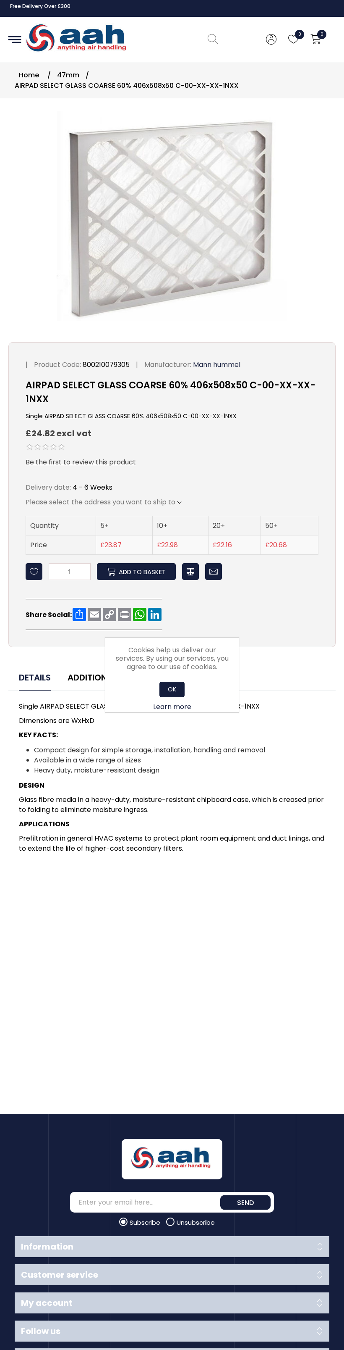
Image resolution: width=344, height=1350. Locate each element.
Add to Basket (142, 571)
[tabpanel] (172, 779)
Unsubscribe (196, 1222)
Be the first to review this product (81, 462)
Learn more (172, 707)
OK (172, 689)
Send (245, 1202)
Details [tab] (35, 677)
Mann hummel (216, 364)
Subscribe (146, 1222)
